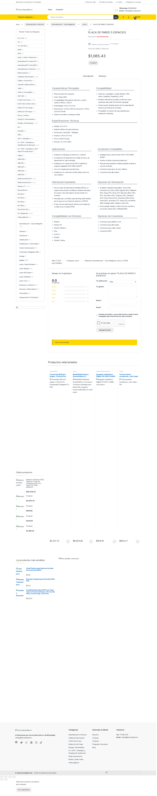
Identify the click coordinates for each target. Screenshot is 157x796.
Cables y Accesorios (26, 80)
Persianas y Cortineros (28, 285)
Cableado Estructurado (28, 77)
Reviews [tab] (102, 76)
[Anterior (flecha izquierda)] (2, 779)
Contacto (59, 9)
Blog (93, 747)
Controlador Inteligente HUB (30, 252)
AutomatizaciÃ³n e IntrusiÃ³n (28, 65)
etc (20, 127)
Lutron (85, 24)
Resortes (22, 194)
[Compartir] (10, 777)
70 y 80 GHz (23, 46)
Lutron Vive (24, 281)
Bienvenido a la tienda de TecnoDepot (28, 2)
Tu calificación (101, 281)
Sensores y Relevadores (29, 289)
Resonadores (23, 190)
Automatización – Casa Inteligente (30, 225)
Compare (95, 741)
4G (20, 42)
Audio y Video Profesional (28, 57)
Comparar (115, 44)
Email (98, 307)
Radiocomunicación (27, 182)
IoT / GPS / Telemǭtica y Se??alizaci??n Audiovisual (28, 150)
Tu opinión (100, 287)
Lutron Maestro (25, 268)
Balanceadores (24, 73)
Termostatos (54, 371)
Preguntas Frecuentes (100, 744)
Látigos (21, 155)
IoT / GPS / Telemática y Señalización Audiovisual (28, 144)
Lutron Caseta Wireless (28, 264)
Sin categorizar (25, 213)
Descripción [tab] (88, 76)
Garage (22, 256)
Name (99, 300)
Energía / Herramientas (28, 123)
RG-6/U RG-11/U (24, 209)
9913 (20, 53)
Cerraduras (24, 235)
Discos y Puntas (24, 115)
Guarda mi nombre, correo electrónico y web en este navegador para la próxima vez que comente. (118, 315)
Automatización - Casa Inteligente (63, 24)
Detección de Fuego (27, 111)
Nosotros (95, 735)
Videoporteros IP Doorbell (29, 297)
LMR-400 (22, 171)
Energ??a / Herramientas (27, 119)
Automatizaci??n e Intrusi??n (28, 61)
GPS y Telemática (25, 138)
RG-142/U (22, 198)
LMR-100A (22, 159)
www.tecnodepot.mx (25, 773)
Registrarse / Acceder (134, 2)
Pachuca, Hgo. (91, 2)
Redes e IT (24, 186)
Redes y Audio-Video (76, 759)
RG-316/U (22, 206)
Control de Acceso (26, 100)
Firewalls (22, 131)
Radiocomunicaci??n (27, 178)
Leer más (68, 541)
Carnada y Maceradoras (27, 84)
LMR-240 (22, 167)
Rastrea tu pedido (107, 2)
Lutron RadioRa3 (26, 277)
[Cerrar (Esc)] (14, 777)
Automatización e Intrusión (35, 24)
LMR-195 (22, 163)
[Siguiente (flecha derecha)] (6, 779)
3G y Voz (22, 38)
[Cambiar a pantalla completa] (6, 777)
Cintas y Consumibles (26, 92)
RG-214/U (22, 202)
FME (20, 135)
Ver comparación (24, 790)
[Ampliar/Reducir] (2, 777)
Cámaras (23, 231)
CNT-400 (22, 96)
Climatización (25, 240)
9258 (20, 50)
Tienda (119, 2)
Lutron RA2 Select (26, 273)
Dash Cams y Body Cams (27, 104)
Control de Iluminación (103, 371)
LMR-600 (22, 175)
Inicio (50, 9)
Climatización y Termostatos (29, 244)
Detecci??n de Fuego (26, 108)
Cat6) (19, 88)
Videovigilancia (24, 217)
